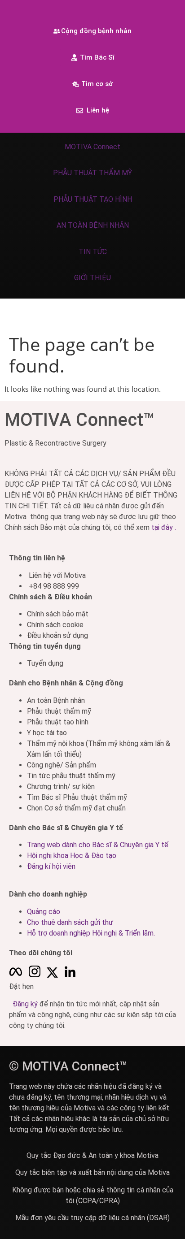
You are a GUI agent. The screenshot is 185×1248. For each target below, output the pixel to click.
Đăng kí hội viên (51, 866)
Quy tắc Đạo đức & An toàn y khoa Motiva (92, 1155)
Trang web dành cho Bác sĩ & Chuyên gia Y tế (97, 845)
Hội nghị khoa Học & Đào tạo (71, 855)
